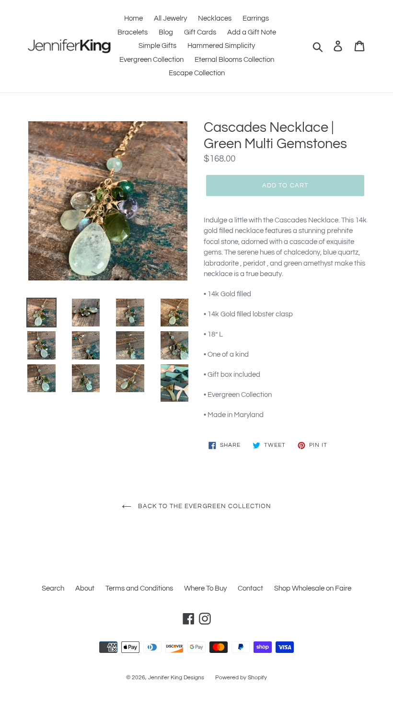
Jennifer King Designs (176, 677)
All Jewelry (170, 18)
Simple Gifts (157, 45)
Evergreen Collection (151, 59)
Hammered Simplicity (221, 45)
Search (53, 588)
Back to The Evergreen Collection (203, 506)
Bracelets (132, 32)
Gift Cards (200, 32)
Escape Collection (197, 73)
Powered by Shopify (241, 677)
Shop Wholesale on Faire (312, 588)
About (84, 588)
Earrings (256, 18)
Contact (250, 588)
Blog (166, 32)
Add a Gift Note (251, 32)
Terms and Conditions (139, 588)
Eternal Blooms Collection (234, 59)
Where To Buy (205, 588)
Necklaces (214, 18)
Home (133, 18)
